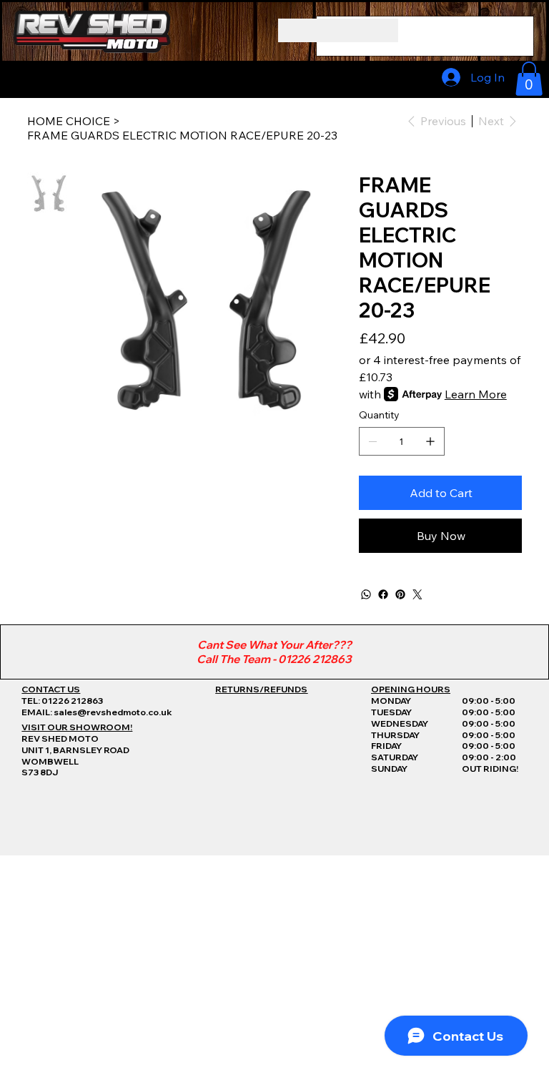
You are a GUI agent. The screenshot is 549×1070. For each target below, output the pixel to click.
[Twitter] (417, 594)
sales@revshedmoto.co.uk (113, 712)
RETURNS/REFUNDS (261, 689)
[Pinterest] (400, 594)
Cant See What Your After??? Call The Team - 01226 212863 (274, 652)
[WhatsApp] (366, 594)
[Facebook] (383, 594)
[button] (529, 79)
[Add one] (430, 441)
